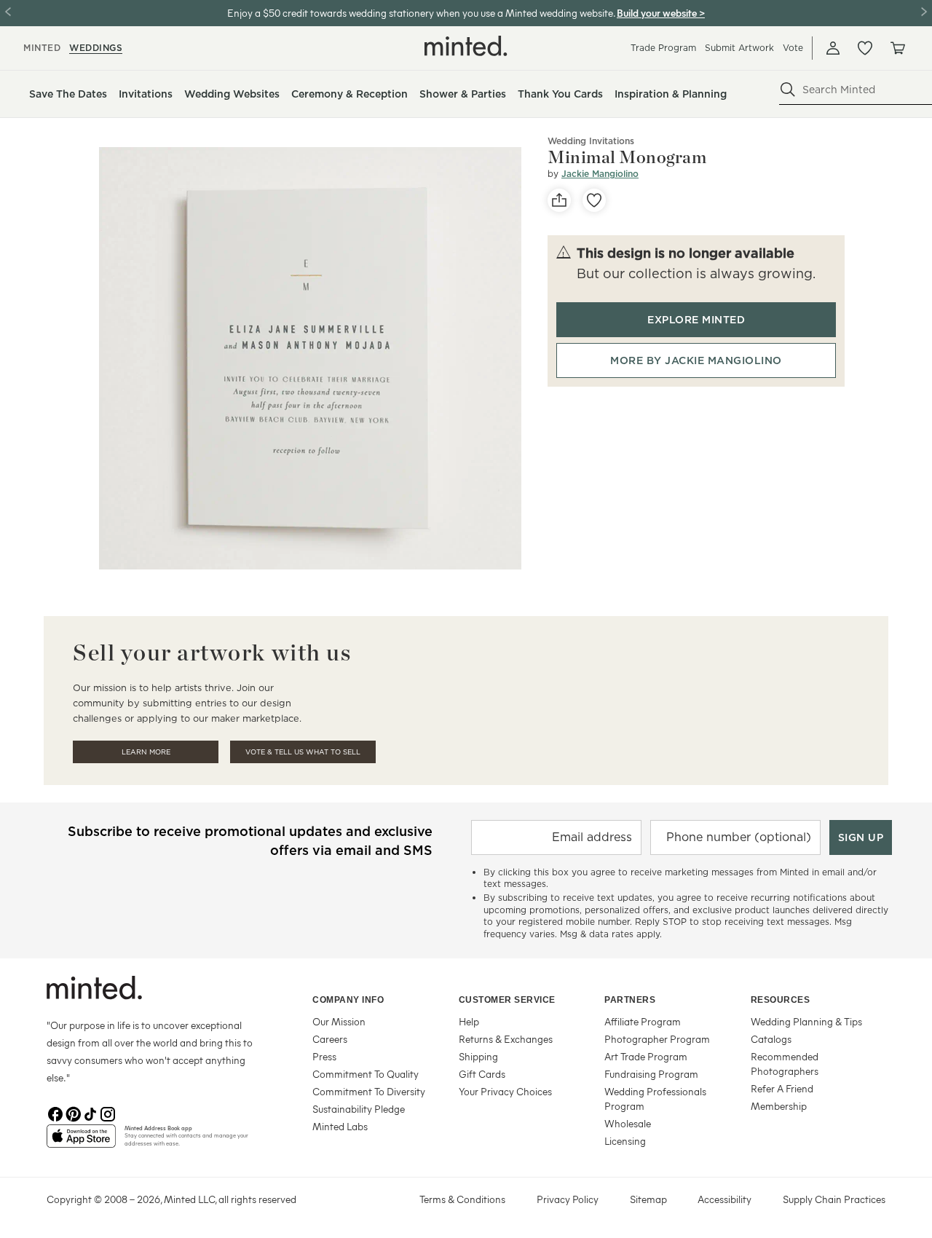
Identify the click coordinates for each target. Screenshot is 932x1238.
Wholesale (627, 1123)
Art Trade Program (645, 1056)
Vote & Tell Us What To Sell (302, 752)
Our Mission (339, 1021)
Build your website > (661, 13)
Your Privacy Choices (505, 1091)
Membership (779, 1106)
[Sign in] (833, 48)
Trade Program (663, 47)
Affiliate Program (642, 1021)
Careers (329, 1039)
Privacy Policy (568, 1199)
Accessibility (724, 1199)
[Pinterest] (73, 1112)
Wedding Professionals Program (655, 1098)
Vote (793, 47)
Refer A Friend (782, 1088)
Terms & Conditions (462, 1199)
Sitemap (648, 1199)
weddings (95, 47)
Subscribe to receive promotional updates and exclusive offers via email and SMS (250, 841)
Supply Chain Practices (834, 1199)
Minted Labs (340, 1126)
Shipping (478, 1056)
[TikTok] (90, 1112)
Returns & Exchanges (506, 1039)
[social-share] (559, 200)
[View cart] (897, 48)
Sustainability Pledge (358, 1109)
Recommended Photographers (784, 1063)
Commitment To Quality (365, 1074)
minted (41, 47)
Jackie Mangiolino (600, 173)
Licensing (625, 1141)
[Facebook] (55, 1112)
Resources (780, 1000)
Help (469, 1021)
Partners (629, 1000)
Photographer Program (657, 1039)
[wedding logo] (466, 46)
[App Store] (81, 1141)
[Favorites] (865, 48)
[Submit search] (788, 89)
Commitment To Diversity (368, 1091)
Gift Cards (482, 1074)
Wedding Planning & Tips (806, 1021)
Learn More (146, 752)
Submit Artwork (739, 47)
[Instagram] (107, 1112)
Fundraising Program (651, 1074)
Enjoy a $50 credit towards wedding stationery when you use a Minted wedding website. (421, 13)
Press (324, 1056)
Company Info (348, 1000)
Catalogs (771, 1039)
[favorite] (594, 200)
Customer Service (507, 1000)
